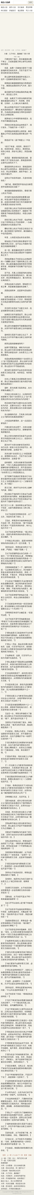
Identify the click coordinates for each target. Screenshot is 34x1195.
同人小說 (29, 10)
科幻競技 (4, 10)
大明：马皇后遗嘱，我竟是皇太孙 (13, 1183)
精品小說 (4, 7)
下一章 (20, 1155)
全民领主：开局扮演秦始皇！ (11, 1189)
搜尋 (30, 2)
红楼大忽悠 (11, 1160)
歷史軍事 (29, 7)
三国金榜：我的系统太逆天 (10, 1171)
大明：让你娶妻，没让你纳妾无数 (13, 1165)
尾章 (25, 1155)
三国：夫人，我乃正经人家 (17, 1158)
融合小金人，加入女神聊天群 (11, 1181)
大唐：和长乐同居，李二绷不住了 (13, 1168)
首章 (4, 1155)
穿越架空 (12, 10)
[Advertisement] (17, 30)
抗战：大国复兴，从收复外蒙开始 (13, 1176)
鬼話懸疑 (21, 10)
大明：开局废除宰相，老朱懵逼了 (13, 1178)
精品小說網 (5, 2)
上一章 (9, 1155)
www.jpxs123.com (17, 1193)
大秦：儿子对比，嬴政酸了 (19, 50)
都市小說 (12, 7)
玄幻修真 (21, 7)
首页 (2, 50)
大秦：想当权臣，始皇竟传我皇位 (13, 1186)
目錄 (29, 1155)
